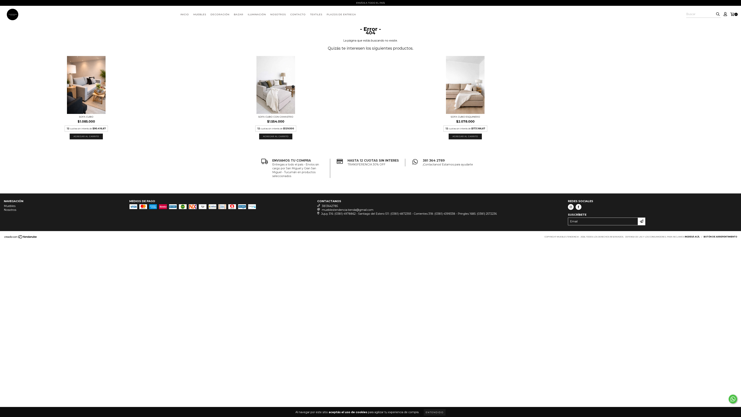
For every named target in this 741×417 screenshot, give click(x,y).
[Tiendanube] (21, 238)
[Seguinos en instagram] (571, 207)
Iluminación (257, 14)
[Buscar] (718, 14)
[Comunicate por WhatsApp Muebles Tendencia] (733, 399)
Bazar (238, 14)
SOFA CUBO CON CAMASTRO (275, 116)
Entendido (435, 412)
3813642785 (330, 206)
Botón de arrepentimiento (720, 237)
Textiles (316, 14)
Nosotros (278, 14)
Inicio (184, 14)
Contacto (298, 14)
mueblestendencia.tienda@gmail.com (347, 210)
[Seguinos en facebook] (578, 207)
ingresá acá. (692, 237)
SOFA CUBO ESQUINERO (465, 116)
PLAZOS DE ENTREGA (341, 14)
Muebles (199, 14)
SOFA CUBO (86, 116)
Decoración (220, 14)
